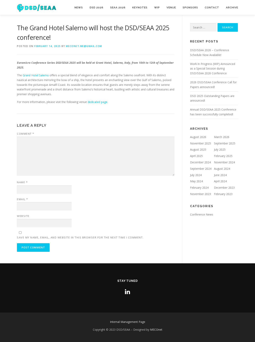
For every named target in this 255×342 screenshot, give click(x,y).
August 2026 (198, 137)
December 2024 (200, 162)
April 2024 (220, 181)
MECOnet (156, 329)
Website (23, 216)
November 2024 (224, 162)
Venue (171, 7)
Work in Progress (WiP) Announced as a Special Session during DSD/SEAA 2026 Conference (212, 68)
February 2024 (199, 187)
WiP (157, 7)
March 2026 (221, 137)
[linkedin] (127, 291)
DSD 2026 (96, 7)
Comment (25, 133)
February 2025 (223, 156)
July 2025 (220, 149)
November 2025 (200, 143)
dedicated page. (98, 102)
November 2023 (200, 194)
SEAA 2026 (118, 7)
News (79, 7)
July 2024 (196, 175)
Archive (232, 7)
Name (22, 182)
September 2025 (224, 143)
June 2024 (220, 175)
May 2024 (196, 181)
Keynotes (139, 7)
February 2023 (223, 194)
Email (22, 199)
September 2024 (200, 169)
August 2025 (198, 149)
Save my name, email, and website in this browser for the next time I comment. (80, 237)
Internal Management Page (127, 322)
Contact (212, 7)
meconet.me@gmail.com (84, 46)
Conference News (201, 214)
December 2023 (224, 187)
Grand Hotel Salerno (36, 75)
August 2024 (222, 169)
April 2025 (196, 156)
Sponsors (190, 7)
